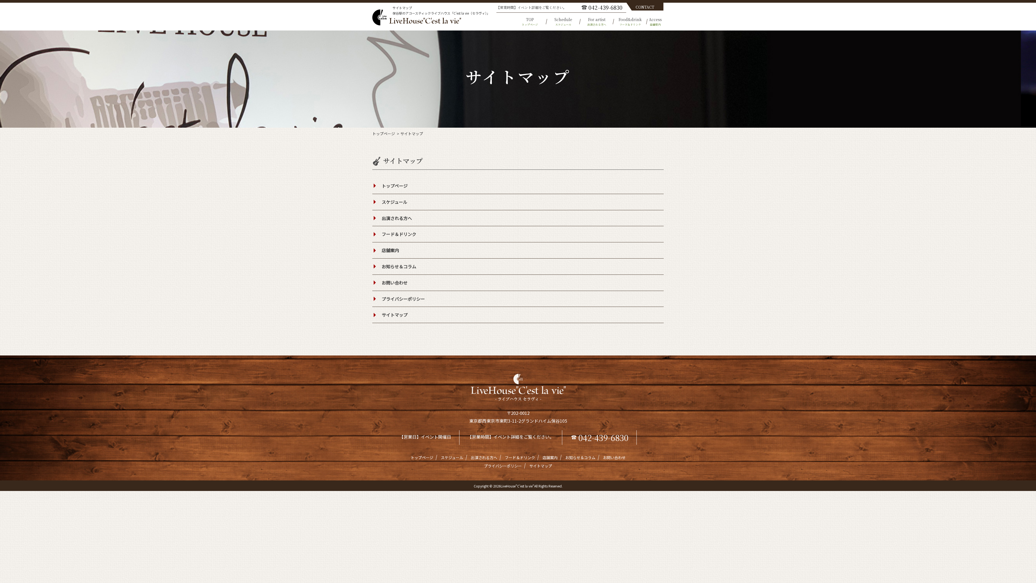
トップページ (383, 133)
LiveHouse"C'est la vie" (517, 486)
